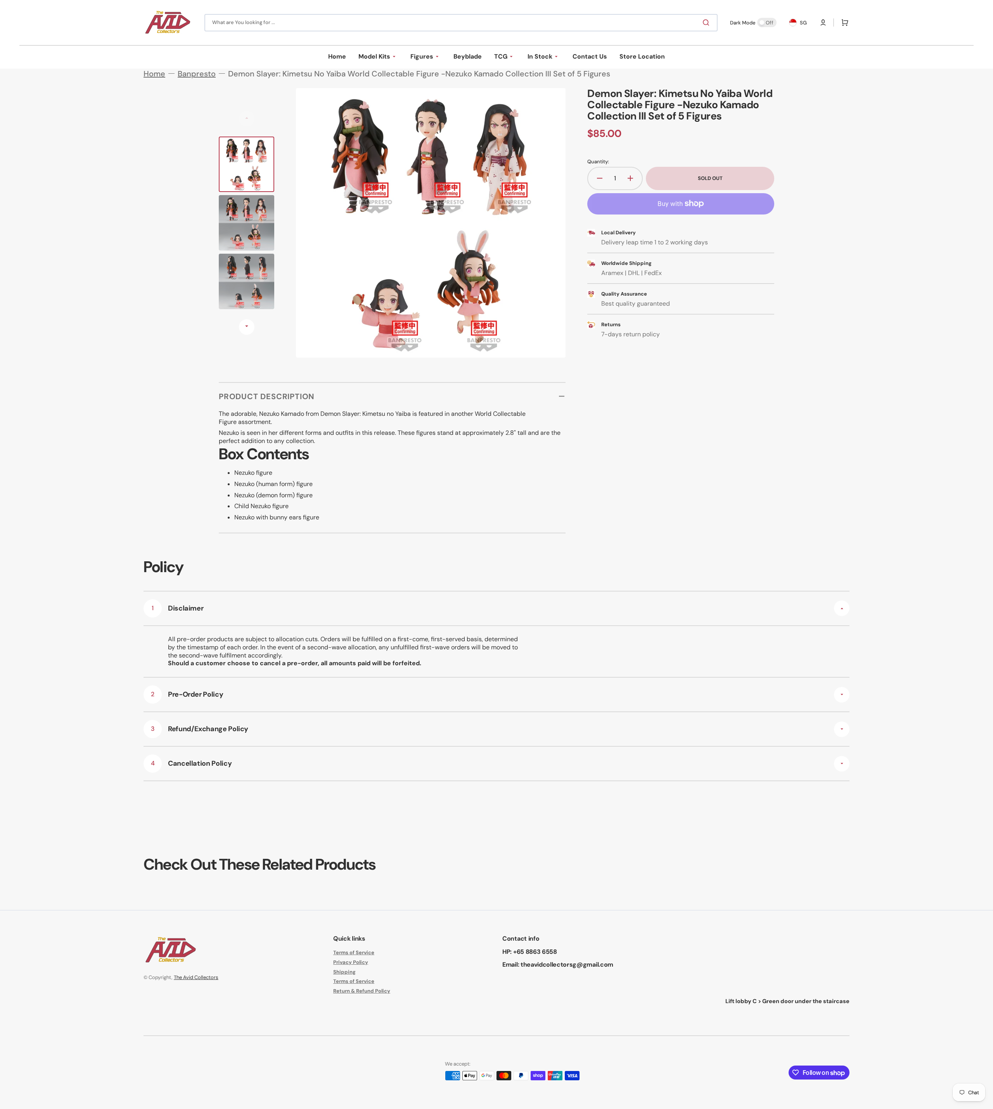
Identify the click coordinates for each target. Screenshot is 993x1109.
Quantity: (598, 162)
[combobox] (461, 22)
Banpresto (197, 74)
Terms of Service (353, 953)
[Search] (707, 22)
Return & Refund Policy (361, 991)
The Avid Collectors (196, 977)
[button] (823, 22)
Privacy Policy (350, 962)
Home (154, 74)
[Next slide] (246, 327)
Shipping (344, 972)
